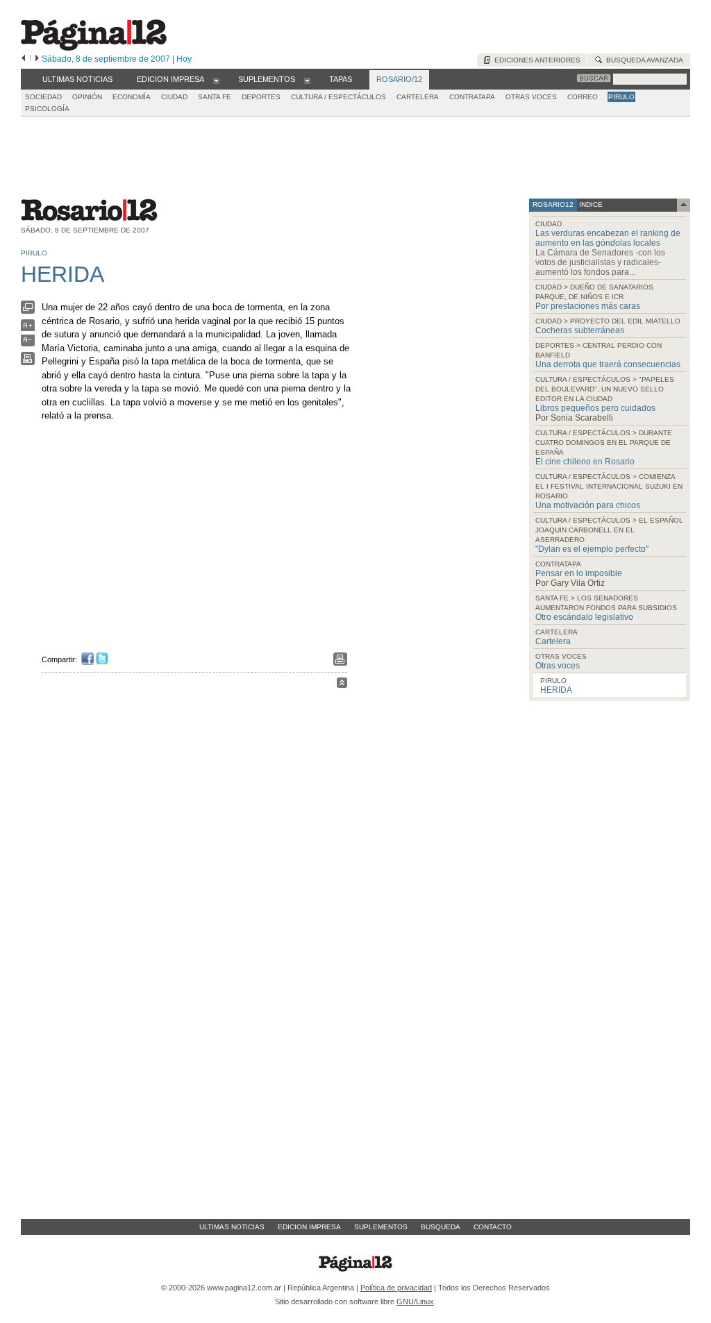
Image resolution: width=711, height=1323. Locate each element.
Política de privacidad (396, 1287)
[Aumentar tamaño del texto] (28, 328)
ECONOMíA (131, 97)
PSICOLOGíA (47, 108)
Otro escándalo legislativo (584, 617)
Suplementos (381, 1227)
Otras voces (557, 666)
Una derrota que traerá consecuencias (607, 364)
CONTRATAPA (472, 97)
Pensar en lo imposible (578, 573)
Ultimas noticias (232, 1227)
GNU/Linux (415, 1301)
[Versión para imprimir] (28, 362)
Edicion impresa (309, 1227)
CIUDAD (174, 97)
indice (590, 204)
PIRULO (621, 97)
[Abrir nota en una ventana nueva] (28, 310)
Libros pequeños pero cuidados (595, 408)
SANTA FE (214, 97)
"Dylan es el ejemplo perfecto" (592, 549)
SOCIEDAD (43, 97)
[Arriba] (342, 685)
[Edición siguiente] (37, 59)
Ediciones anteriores (535, 60)
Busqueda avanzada (642, 60)
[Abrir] (216, 80)
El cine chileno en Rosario (585, 461)
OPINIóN (87, 97)
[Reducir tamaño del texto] (28, 343)
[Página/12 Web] (94, 47)
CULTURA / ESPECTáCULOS (338, 97)
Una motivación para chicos (587, 505)
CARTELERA (417, 97)
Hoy (184, 59)
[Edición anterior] (23, 59)
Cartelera (553, 641)
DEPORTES (261, 97)
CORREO (582, 97)
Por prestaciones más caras (587, 306)
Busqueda (440, 1227)
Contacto (493, 1227)
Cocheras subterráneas (579, 330)
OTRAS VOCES (531, 97)
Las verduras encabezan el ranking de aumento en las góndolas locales (607, 238)
